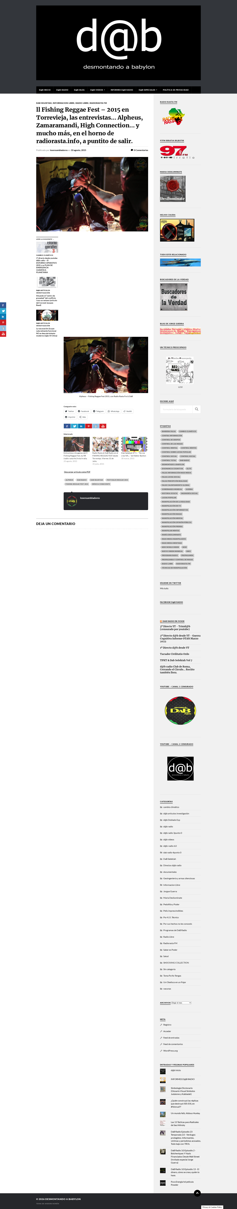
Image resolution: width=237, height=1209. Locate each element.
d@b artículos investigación (176, 813)
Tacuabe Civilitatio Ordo (174, 654)
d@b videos (168, 839)
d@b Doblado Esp (171, 820)
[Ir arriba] (197, 1193)
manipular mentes (170, 530)
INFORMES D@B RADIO (122, 90)
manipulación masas (172, 514)
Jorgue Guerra (170, 891)
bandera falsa (169, 431)
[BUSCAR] (197, 409)
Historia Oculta (169, 493)
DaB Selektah (44, 103)
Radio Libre (82, 103)
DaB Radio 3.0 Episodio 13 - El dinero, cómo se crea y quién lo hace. (185, 1172)
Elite (189, 468)
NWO (188, 551)
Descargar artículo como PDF (77, 472)
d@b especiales (147, 90)
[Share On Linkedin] (81, 426)
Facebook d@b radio (171, 602)
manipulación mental (172, 518)
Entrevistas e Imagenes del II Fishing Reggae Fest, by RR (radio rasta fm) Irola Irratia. (75, 456)
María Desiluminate (171, 535)
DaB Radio (82, 480)
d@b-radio (62, 90)
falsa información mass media (176, 473)
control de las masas (172, 444)
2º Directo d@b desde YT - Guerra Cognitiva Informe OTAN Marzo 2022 (180, 638)
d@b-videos (96, 90)
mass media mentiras (172, 543)
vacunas (167, 988)
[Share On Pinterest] (88, 426)
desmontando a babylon (63, 1199)
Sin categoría (169, 969)
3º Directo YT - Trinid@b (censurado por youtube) (175, 628)
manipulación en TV (171, 506)
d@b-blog (79, 90)
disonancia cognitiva (172, 468)
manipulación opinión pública (176, 522)
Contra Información (172, 435)
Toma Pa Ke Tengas (172, 975)
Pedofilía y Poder (171, 904)
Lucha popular (169, 497)
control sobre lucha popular (176, 452)
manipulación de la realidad (176, 502)
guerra (189, 489)
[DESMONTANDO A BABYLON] (118, 79)
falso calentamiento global (176, 485)
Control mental (169, 448)
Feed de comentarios (173, 1044)
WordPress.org (170, 1050)
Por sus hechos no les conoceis (177, 923)
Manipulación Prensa (172, 526)
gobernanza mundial (172, 489)
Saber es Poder (170, 949)
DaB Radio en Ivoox (173, 621)
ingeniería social (189, 493)
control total (169, 460)
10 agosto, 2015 (78, 150)
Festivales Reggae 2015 (117, 480)
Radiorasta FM (98, 103)
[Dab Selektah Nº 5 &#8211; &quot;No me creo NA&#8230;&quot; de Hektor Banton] (134, 444)
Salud (166, 956)
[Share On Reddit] (95, 426)
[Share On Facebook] (67, 426)
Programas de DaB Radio (175, 930)
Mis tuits (164, 588)
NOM (185, 547)
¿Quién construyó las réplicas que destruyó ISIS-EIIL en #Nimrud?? (184, 1103)
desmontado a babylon (173, 464)
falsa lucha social (171, 477)
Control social (169, 456)
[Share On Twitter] (74, 426)
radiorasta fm (183, 564)
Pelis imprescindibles (173, 910)
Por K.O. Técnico (171, 917)
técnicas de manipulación (174, 568)
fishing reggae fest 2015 (77, 484)
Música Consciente (101, 484)
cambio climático (187, 431)
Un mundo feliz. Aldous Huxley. (185, 1113)
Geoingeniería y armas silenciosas (179, 878)
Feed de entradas (171, 1037)
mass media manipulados (174, 539)
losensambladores (59, 150)
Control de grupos (171, 440)
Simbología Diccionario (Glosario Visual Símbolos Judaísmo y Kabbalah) (183, 1091)
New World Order (170, 547)
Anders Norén (52, 1204)
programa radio (170, 555)
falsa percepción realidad (174, 481)
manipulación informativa (175, 510)
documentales (170, 872)
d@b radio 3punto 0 (172, 833)
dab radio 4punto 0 (172, 852)
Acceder (167, 1031)
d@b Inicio (45, 90)
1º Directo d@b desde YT (174, 647)
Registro (167, 1024)
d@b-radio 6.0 (170, 846)
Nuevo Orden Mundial (172, 551)
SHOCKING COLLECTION (176, 962)
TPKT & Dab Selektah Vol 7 (176, 660)
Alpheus (69, 480)
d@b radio (168, 826)
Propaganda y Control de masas (177, 559)
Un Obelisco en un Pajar (174, 982)
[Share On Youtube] (102, 426)
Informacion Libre (63, 103)
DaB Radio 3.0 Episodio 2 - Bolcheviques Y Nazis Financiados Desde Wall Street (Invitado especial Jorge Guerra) (185, 1156)
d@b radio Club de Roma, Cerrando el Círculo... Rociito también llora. (177, 669)
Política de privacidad (176, 90)
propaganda (187, 555)
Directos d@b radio (172, 865)
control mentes (188, 448)
